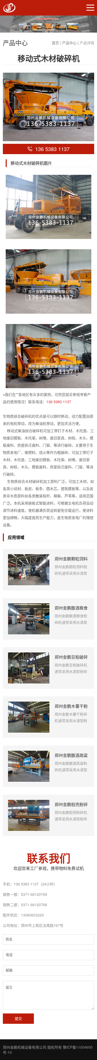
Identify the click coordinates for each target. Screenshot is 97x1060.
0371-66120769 (34, 894)
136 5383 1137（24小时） (35, 883)
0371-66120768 (34, 904)
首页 (55, 42)
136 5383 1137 (58, 401)
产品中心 (69, 42)
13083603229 (32, 915)
